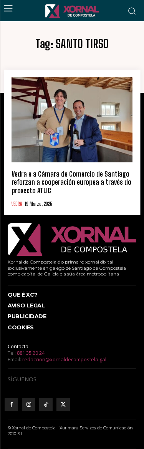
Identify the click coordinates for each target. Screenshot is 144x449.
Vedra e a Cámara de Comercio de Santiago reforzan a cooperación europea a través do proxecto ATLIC (71, 182)
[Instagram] (28, 404)
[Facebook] (11, 404)
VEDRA (17, 204)
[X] (63, 404)
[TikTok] (46, 404)
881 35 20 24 (31, 352)
